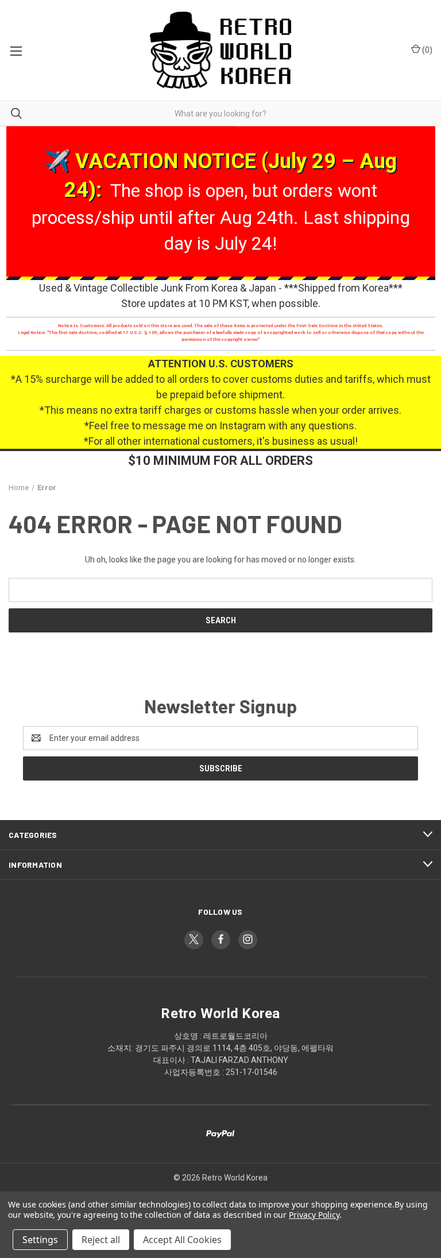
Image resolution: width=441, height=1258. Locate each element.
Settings (40, 1239)
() (426, 50)
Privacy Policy (314, 1214)
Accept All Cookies (182, 1239)
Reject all (101, 1239)
